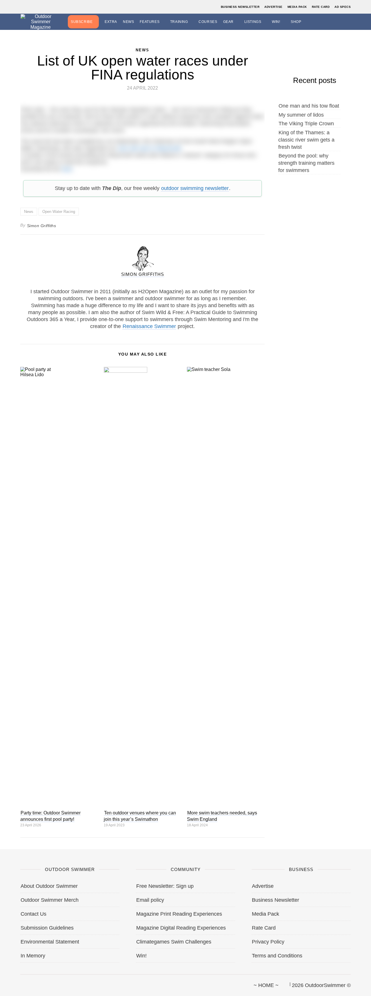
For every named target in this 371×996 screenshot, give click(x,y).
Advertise (273, 6)
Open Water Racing (58, 211)
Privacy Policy (268, 942)
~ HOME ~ (266, 985)
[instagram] (40, 982)
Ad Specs (342, 6)
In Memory (33, 956)
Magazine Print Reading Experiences (179, 914)
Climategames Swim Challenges (173, 942)
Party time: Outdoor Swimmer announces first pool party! (50, 816)
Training (179, 22)
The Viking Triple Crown (306, 123)
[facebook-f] (20, 982)
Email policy (150, 900)
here (67, 169)
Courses (208, 22)
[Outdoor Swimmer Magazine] (40, 21)
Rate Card (321, 6)
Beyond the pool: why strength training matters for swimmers (306, 163)
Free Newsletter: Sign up (165, 886)
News (128, 22)
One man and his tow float (309, 106)
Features (149, 22)
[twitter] (30, 982)
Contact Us (33, 914)
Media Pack (297, 6)
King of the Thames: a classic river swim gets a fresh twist (306, 140)
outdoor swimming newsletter (195, 188)
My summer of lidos (301, 115)
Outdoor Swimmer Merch (50, 900)
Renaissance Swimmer (149, 326)
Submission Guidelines (47, 928)
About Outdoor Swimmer (49, 886)
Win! (276, 22)
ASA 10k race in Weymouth (149, 148)
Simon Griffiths (41, 225)
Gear (228, 22)
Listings (252, 22)
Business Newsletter (240, 6)
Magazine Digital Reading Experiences (181, 928)
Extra (111, 22)
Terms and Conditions (277, 956)
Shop (296, 22)
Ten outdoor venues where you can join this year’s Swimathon (140, 816)
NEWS (142, 50)
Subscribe (81, 22)
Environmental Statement (50, 942)
